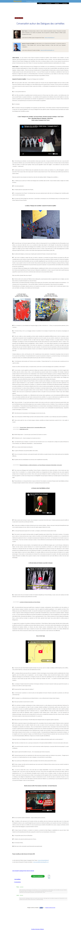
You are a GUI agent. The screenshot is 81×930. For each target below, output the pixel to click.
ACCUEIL (40, 3)
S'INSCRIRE (57, 3)
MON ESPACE (64, 3)
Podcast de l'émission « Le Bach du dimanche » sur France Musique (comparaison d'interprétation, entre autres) (41, 464)
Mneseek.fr (17, 1)
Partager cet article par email (50, 907)
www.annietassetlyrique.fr (49, 37)
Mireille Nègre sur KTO (24, 429)
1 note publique (17, 879)
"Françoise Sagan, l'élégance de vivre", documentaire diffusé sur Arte (33, 427)
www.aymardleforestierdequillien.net (47, 50)
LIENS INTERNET (48, 3)
